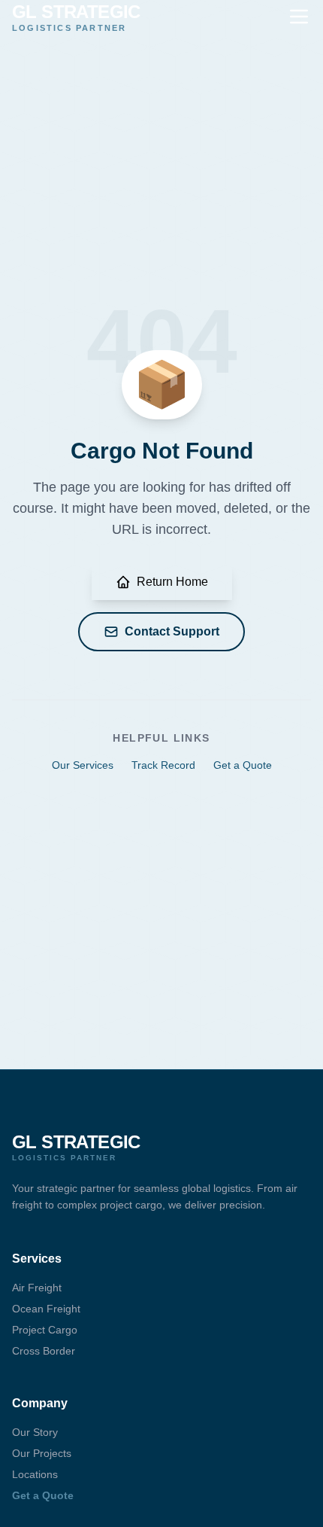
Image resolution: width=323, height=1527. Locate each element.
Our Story (35, 1432)
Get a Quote (242, 765)
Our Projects (41, 1453)
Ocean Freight (46, 1309)
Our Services (82, 765)
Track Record (163, 765)
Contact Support (172, 631)
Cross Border (43, 1351)
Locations (35, 1474)
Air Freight (37, 1288)
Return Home (172, 581)
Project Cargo (44, 1330)
